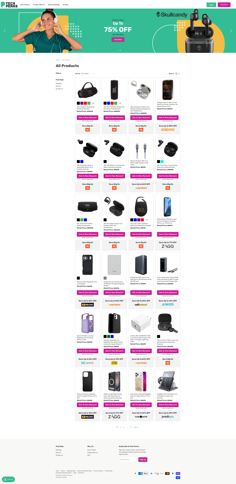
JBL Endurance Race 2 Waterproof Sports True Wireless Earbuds (85, 167)
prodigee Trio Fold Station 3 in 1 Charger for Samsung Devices (167, 396)
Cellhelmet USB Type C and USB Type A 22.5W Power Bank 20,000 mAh (140, 279)
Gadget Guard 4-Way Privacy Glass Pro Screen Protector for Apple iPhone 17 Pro (167, 104)
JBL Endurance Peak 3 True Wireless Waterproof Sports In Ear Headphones (140, 109)
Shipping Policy (71, 471)
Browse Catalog (53, 5)
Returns (58, 86)
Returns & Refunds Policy (84, 471)
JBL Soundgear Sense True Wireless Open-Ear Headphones (113, 225)
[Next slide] (231, 31)
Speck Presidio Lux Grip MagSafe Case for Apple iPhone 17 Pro (85, 338)
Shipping (58, 83)
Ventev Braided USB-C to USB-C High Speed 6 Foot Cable (139, 163)
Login (211, 5)
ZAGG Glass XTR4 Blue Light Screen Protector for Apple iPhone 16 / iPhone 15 (167, 221)
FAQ (88, 455)
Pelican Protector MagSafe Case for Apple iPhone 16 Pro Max (87, 396)
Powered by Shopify (61, 477)
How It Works (25, 5)
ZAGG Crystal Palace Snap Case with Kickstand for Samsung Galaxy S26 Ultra (113, 396)
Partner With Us (39, 5)
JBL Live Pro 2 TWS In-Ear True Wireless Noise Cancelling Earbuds (167, 342)
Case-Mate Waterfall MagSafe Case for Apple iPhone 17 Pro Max (140, 396)
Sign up (143, 460)
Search (63, 471)
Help (75, 472)
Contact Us (59, 89)
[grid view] (176, 73)
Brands (65, 5)
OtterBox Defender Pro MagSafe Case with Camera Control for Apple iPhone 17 (113, 342)
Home (58, 60)
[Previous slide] (5, 31)
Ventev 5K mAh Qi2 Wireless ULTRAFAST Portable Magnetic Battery (114, 284)
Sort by (77, 73)
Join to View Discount (88, 118)
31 (131, 427)
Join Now (224, 5)
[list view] (179, 73)
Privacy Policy (108, 471)
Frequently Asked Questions (64, 472)
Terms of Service (98, 471)
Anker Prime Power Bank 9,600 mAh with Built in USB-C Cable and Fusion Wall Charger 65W (167, 279)
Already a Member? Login (87, 120)
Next (136, 427)
